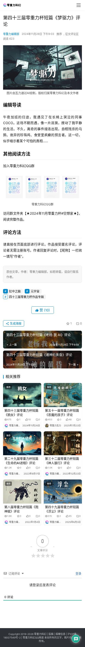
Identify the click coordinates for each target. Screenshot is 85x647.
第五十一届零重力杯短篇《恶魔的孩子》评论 (62, 413)
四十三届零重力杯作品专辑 (26, 296)
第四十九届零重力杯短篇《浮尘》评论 (62, 509)
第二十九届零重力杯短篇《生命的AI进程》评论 (21, 461)
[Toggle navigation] (78, 5)
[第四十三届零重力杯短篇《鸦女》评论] (22, 395)
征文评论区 (72, 33)
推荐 (59, 33)
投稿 (50, 634)
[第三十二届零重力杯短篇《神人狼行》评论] (63, 443)
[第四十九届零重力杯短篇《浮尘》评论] (63, 491)
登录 (78, 573)
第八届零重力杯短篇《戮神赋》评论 (21, 509)
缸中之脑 (15, 291)
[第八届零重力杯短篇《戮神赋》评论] (22, 491)
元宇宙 (35, 291)
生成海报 (15, 323)
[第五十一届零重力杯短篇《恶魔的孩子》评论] (63, 395)
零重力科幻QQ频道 (33, 637)
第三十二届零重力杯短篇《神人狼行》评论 (62, 461)
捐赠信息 (60, 634)
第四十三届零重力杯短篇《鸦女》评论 (21, 413)
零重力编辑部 (11, 33)
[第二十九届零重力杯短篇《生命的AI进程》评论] (22, 443)
